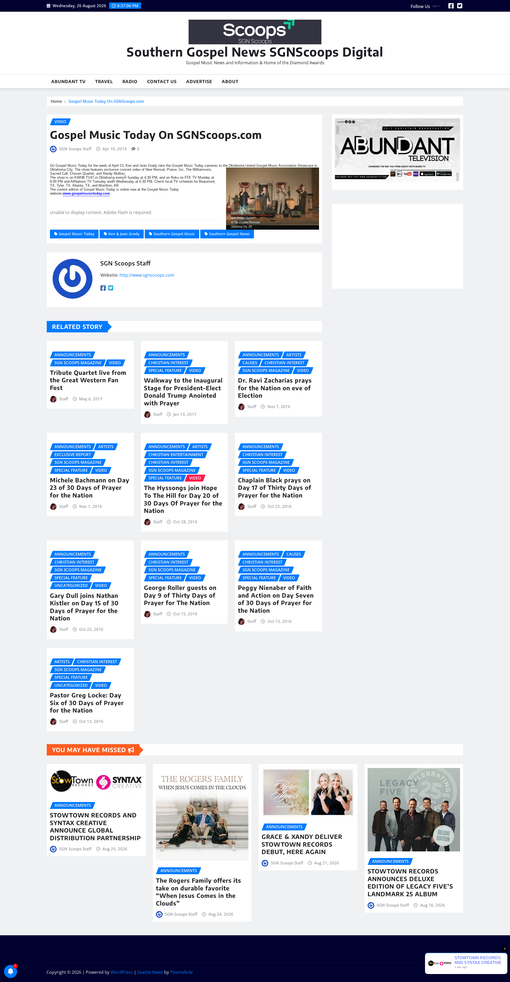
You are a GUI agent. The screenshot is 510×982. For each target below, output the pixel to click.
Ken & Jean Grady (123, 233)
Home (56, 101)
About (230, 81)
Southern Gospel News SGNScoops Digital (255, 51)
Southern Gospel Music (174, 233)
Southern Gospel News (229, 233)
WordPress (121, 972)
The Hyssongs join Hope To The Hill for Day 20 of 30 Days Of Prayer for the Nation (183, 499)
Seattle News (150, 972)
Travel (104, 81)
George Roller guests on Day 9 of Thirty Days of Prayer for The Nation (180, 595)
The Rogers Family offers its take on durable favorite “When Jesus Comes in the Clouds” (198, 892)
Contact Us (162, 81)
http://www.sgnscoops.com (147, 275)
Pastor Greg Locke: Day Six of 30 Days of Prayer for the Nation (87, 702)
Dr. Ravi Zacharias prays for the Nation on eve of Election (275, 387)
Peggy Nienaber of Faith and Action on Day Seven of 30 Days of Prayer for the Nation (276, 599)
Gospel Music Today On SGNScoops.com (106, 101)
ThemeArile (181, 972)
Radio (130, 81)
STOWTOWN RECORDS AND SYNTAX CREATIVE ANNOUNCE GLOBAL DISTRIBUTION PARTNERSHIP (95, 826)
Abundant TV (68, 81)
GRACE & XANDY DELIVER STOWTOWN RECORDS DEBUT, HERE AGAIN (302, 844)
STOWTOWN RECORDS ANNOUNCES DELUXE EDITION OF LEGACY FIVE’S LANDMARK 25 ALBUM (410, 882)
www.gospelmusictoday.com (86, 193)
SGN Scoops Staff (75, 148)
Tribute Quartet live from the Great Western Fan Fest (88, 380)
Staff (63, 398)
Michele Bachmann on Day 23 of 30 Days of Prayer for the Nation (89, 487)
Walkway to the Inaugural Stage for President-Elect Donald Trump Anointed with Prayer (183, 391)
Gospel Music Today (76, 233)
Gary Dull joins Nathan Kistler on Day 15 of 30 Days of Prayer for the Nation (84, 607)
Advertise (199, 81)
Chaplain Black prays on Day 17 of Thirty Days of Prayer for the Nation (274, 487)
